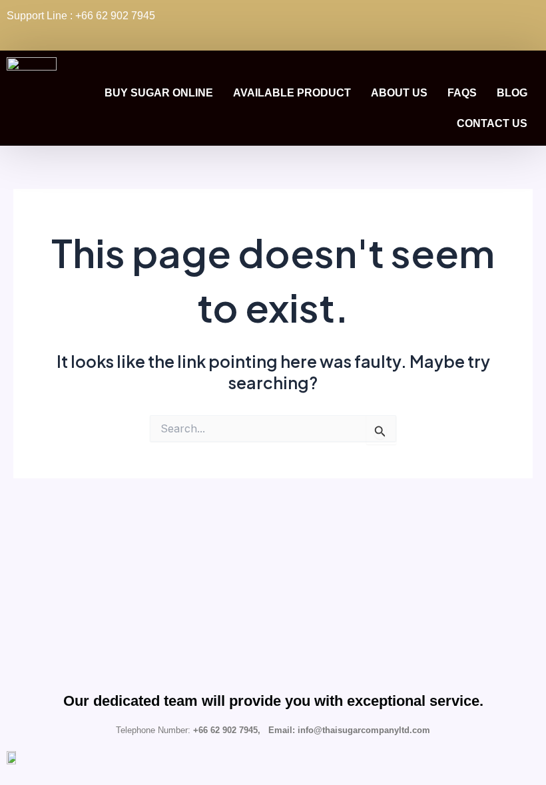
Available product (292, 92)
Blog (512, 92)
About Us (399, 92)
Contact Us (492, 123)
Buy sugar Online (159, 92)
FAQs (462, 92)
